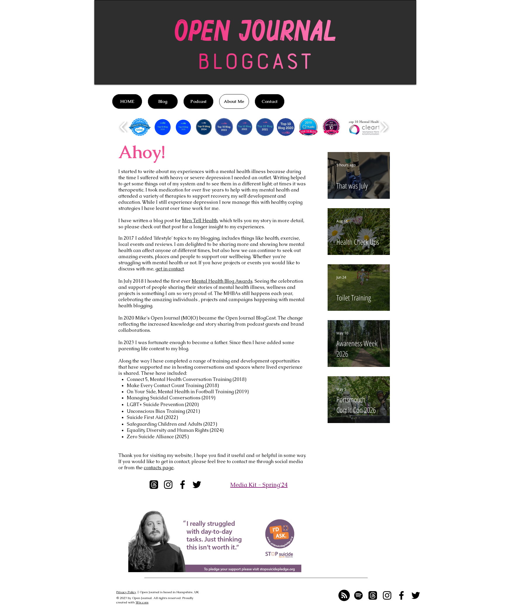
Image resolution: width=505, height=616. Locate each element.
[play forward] (384, 127)
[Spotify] (358, 595)
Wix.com (142, 602)
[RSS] (344, 595)
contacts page (159, 468)
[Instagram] (168, 484)
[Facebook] (182, 484)
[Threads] (154, 484)
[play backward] (123, 127)
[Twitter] (197, 484)
